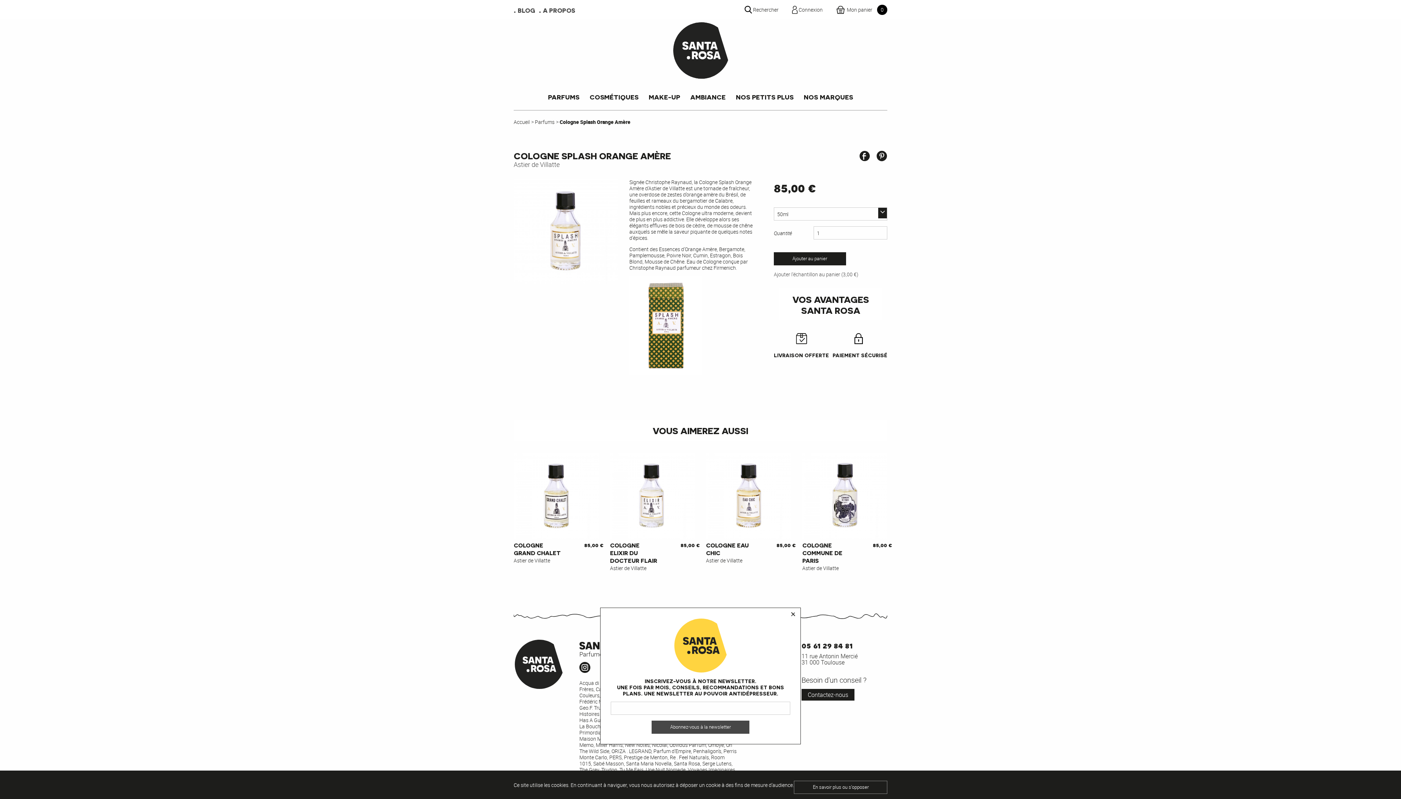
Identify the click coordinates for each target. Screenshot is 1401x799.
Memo (586, 744)
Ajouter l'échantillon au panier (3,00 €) (816, 274)
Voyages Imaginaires (711, 769)
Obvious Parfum (687, 744)
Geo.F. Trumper (596, 707)
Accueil (522, 121)
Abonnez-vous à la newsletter (700, 727)
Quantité (783, 233)
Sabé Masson (608, 763)
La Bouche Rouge (599, 726)
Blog (526, 10)
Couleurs (589, 695)
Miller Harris (609, 744)
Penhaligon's (707, 751)
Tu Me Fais (632, 769)
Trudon (609, 769)
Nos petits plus (765, 97)
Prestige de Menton (646, 757)
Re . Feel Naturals (689, 757)
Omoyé (716, 744)
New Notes (637, 744)
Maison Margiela (598, 738)
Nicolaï (659, 744)
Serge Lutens (717, 763)
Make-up (664, 97)
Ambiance (708, 97)
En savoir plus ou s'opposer (841, 787)
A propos (559, 10)
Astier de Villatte (537, 164)
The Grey (589, 769)
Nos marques (828, 97)
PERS (615, 757)
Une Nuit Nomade (666, 769)
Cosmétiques (614, 97)
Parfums (563, 97)
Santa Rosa (687, 763)
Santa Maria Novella (649, 763)
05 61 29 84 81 (827, 645)
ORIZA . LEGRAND (631, 751)
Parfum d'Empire (672, 751)
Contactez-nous (828, 695)
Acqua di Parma (597, 682)
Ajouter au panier (809, 259)
